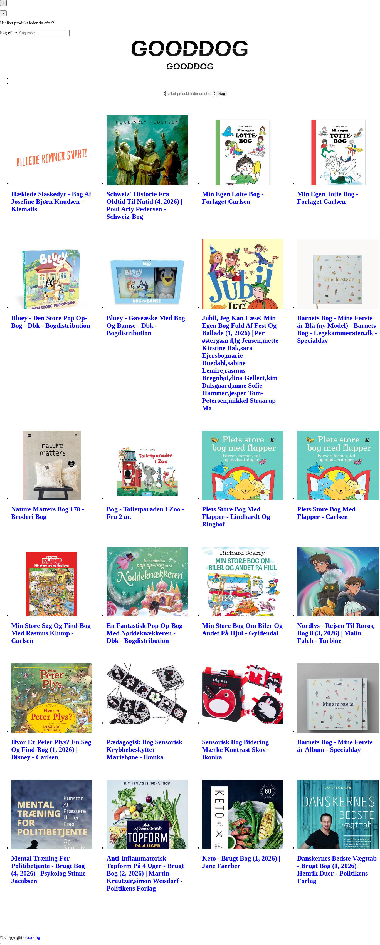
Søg (221, 93)
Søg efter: (8, 32)
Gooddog (31, 937)
